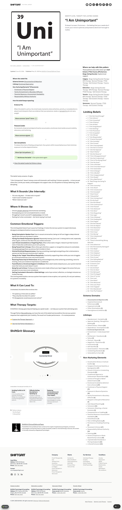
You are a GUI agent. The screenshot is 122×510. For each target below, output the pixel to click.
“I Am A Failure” (93, 122)
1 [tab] (42, 375)
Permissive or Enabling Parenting (98, 423)
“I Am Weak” (92, 249)
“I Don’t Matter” (93, 152)
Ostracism (90, 406)
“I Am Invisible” (93, 141)
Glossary (46, 352)
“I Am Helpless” (93, 253)
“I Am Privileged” (94, 274)
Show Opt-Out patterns (23, 152)
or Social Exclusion (93, 444)
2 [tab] (44, 375)
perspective (64, 111)
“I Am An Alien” (93, 270)
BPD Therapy (87, 81)
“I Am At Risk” (92, 124)
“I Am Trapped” (93, 287)
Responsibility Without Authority (25, 96)
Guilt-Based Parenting (94, 404)
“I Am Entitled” (93, 268)
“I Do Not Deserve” (94, 154)
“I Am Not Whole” (94, 202)
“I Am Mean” (92, 280)
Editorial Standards (44, 500)
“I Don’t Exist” (93, 194)
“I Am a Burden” (93, 173)
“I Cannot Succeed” (94, 139)
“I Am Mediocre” (93, 255)
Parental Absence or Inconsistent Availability (29, 94)
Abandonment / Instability (96, 319)
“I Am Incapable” (93, 133)
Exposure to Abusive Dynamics (97, 391)
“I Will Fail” (92, 238)
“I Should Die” (16, 414)
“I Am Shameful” (94, 228)
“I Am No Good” (93, 162)
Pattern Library (15, 65)
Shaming (90, 433)
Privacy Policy (71, 465)
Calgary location (15, 486)
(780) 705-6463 (19, 465)
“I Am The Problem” (94, 291)
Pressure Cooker (19, 126)
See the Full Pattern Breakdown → (23, 324)
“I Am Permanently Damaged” (98, 247)
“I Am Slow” (92, 211)
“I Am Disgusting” (94, 213)
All (116, 506)
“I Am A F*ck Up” (93, 276)
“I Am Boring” (93, 234)
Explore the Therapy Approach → (23, 319)
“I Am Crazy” (92, 232)
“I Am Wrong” (92, 135)
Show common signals (22, 135)
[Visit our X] (18, 474)
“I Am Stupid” (93, 177)
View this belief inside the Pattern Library (27, 163)
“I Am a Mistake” (94, 164)
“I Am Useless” (93, 251)
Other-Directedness (94, 308)
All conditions (102, 470)
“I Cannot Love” (93, 264)
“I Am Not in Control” (95, 148)
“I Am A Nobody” (94, 217)
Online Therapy (87, 463)
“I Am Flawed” (93, 207)
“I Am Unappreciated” (95, 175)
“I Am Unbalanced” (94, 236)
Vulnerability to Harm (94, 353)
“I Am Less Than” (94, 285)
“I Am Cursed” (93, 143)
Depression (102, 459)
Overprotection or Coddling (96, 412)
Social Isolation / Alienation (96, 349)
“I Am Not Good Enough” (95, 116)
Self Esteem (102, 468)
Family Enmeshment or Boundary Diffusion (28, 92)
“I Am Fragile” (93, 221)
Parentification (92, 419)
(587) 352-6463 (19, 494)
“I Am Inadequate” (94, 219)
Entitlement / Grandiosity (95, 336)
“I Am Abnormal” (94, 282)
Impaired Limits (92, 306)
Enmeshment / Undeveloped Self (98, 332)
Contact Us (70, 458)
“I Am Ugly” (92, 215)
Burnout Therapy (97, 81)
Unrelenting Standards (95, 351)
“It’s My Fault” (16, 412)
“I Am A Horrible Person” (96, 167)
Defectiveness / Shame (95, 325)
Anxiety (101, 458)
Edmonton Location (36, 486)
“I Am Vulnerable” (94, 169)
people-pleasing (22, 211)
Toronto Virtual (77, 486)
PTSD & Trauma (103, 463)
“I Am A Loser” (93, 257)
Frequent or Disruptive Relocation (98, 400)
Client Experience (72, 461)
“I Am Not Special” (94, 150)
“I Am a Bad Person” (94, 179)
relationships (37, 215)
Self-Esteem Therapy (96, 83)
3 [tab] (47, 375)
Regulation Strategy (45, 356)
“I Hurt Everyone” (94, 261)
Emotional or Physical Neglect (24, 90)
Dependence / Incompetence (97, 328)
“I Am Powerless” (93, 131)
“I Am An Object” (94, 226)
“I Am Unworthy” (94, 185)
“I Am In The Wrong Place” (97, 160)
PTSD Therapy (87, 92)
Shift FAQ (70, 463)
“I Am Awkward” (93, 209)
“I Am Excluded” (93, 192)
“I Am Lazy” (92, 278)
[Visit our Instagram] (15, 474)
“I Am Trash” (92, 266)
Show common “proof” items (24, 118)
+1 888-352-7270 (60, 493)
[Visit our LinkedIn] (21, 474)
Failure (89, 338)
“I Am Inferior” (92, 118)
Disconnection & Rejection (33, 81)
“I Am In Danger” (94, 171)
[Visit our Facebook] (11, 474)
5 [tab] (52, 375)
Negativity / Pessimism (95, 342)
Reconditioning (26, 313)
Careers (109, 501)
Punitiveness (91, 344)
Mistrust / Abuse (92, 340)
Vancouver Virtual (57, 486)
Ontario (83, 491)
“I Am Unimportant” (95, 198)
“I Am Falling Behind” (95, 259)
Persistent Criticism (94, 427)
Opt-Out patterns (20, 143)
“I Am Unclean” (93, 230)
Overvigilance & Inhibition (96, 310)
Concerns (26, 65)
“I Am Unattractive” (95, 204)
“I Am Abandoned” (94, 289)
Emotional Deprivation (26, 84)
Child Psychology (87, 465)
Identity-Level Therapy (100, 501)
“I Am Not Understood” (95, 158)
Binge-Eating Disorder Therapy (99, 79)
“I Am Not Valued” (94, 223)
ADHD (100, 461)
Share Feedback (71, 459)
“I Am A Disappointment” (96, 156)
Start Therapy (88, 501)
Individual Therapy (88, 458)
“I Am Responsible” (94, 137)
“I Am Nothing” (93, 129)
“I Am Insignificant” (94, 126)
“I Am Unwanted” (93, 120)
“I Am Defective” (94, 244)
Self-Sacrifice (91, 346)
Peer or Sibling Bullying (95, 421)
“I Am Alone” (92, 188)
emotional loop (20, 249)
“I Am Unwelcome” (94, 190)
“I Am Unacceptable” (95, 145)
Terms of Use (70, 466)
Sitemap (36, 500)
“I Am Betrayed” (93, 272)
